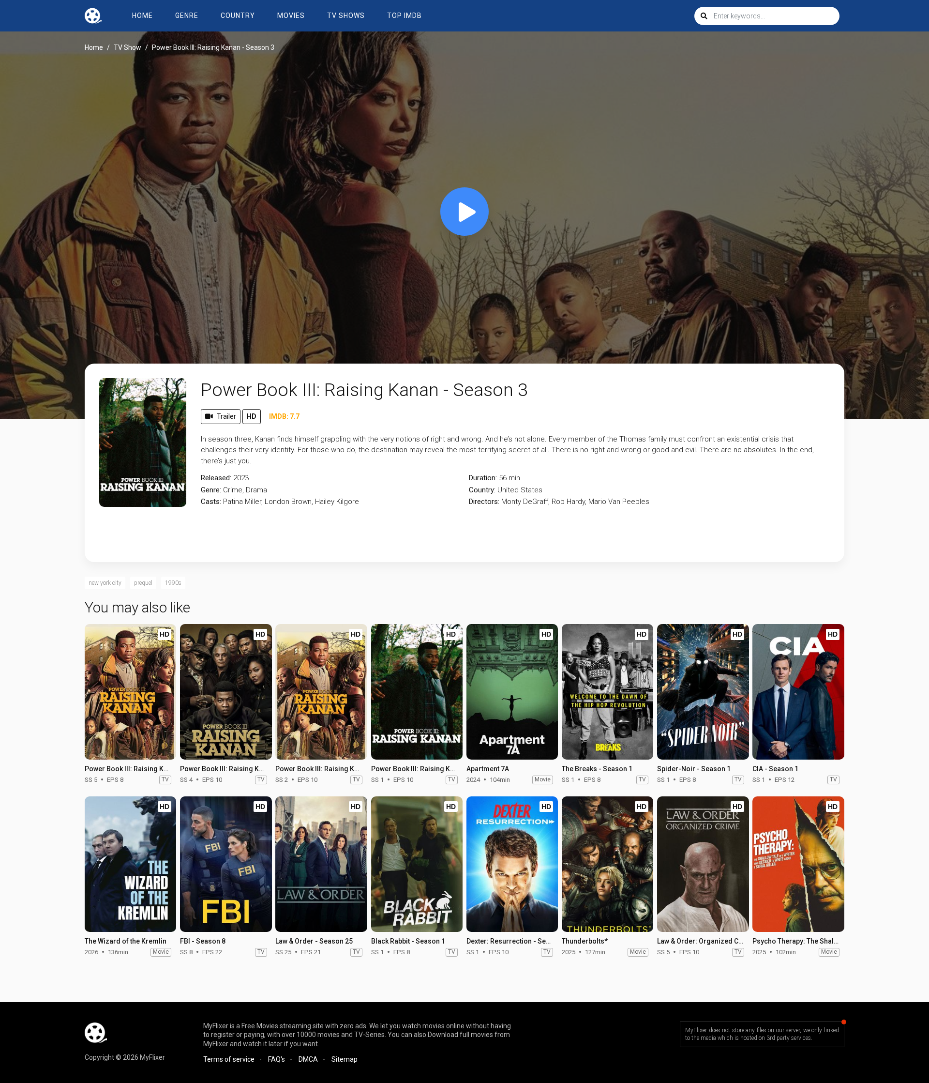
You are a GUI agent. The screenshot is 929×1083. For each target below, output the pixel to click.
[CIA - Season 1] (798, 692)
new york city (105, 583)
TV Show (127, 47)
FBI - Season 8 (202, 941)
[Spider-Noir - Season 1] (703, 692)
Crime (232, 490)
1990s (173, 583)
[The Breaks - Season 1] (607, 692)
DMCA (308, 1059)
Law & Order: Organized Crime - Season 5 (723, 941)
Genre (186, 15)
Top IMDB (404, 15)
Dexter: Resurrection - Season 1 (516, 941)
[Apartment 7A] (512, 692)
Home (142, 15)
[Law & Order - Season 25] (321, 864)
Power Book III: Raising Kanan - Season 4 (245, 769)
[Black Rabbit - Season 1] (417, 864)
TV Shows (346, 15)
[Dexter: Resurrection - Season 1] (512, 864)
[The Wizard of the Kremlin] (130, 864)
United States (519, 490)
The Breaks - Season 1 (597, 769)
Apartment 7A (487, 769)
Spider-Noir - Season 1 (694, 769)
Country (238, 15)
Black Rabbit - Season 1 (408, 941)
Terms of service (229, 1059)
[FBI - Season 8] (225, 864)
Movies (291, 15)
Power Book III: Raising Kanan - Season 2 (340, 769)
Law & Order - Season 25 (314, 941)
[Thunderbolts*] (607, 864)
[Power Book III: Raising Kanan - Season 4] (225, 692)
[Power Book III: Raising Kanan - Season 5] (130, 692)
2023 (241, 477)
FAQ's (276, 1059)
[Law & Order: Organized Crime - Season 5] (703, 864)
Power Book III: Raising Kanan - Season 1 (436, 769)
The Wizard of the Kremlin (125, 941)
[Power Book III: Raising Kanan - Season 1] (417, 692)
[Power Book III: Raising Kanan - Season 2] (321, 692)
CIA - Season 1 (775, 769)
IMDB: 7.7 (284, 416)
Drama (256, 490)
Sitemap (344, 1059)
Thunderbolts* (585, 941)
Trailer (226, 416)
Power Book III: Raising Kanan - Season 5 (149, 769)
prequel (143, 583)
